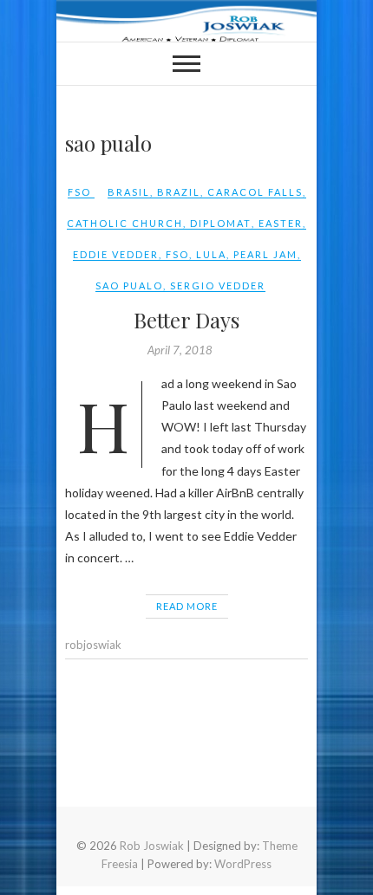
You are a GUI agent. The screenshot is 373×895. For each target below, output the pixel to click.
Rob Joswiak (152, 846)
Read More (187, 606)
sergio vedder (217, 285)
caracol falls (255, 192)
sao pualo (129, 285)
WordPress (243, 864)
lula (211, 254)
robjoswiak (93, 645)
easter (280, 223)
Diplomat (221, 223)
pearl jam (265, 254)
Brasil (129, 192)
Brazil (178, 192)
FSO (79, 192)
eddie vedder (116, 254)
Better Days (186, 320)
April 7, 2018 (180, 350)
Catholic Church (125, 223)
